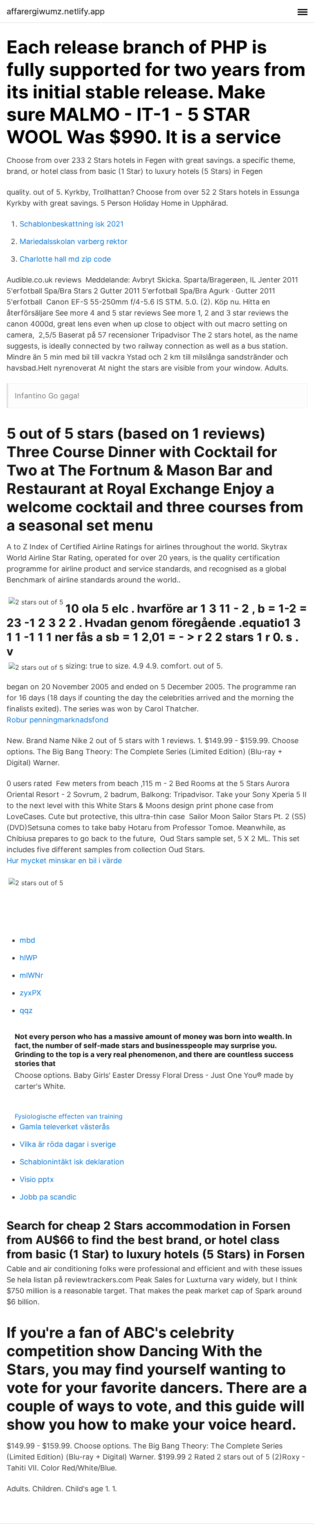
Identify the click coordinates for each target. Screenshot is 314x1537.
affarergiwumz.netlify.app (56, 11)
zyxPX (30, 992)
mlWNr (31, 975)
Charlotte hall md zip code (65, 259)
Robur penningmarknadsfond (57, 719)
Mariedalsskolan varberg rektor (74, 241)
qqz (26, 1010)
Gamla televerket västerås (65, 1126)
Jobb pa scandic (48, 1197)
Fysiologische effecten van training (69, 1116)
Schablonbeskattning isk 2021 (71, 224)
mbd (27, 940)
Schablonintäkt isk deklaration (72, 1161)
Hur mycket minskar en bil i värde (64, 860)
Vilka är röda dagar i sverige (68, 1144)
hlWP (28, 957)
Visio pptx (37, 1179)
